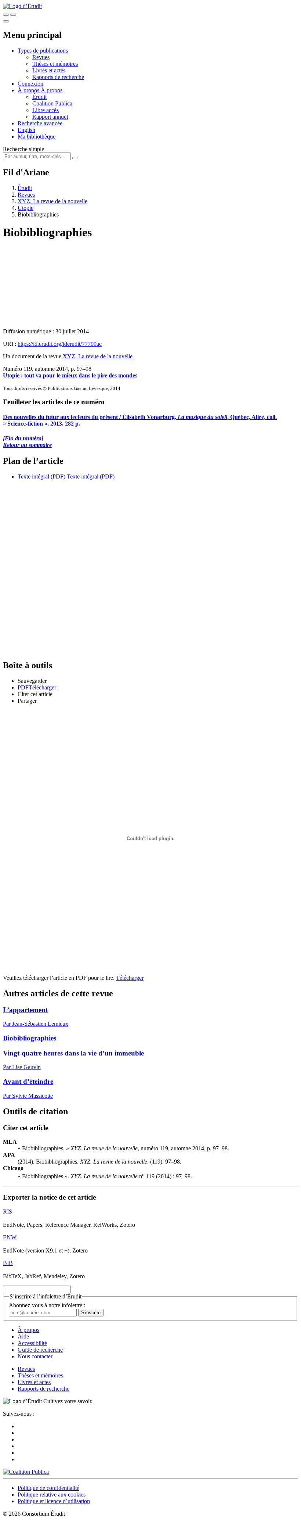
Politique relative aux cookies (52, 1494)
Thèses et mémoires (55, 64)
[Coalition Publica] (26, 1472)
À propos (51, 90)
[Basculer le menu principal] (6, 21)
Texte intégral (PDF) (41, 476)
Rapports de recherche (58, 77)
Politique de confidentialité (48, 1488)
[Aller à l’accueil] (22, 6)
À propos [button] (29, 90)
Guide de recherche (40, 1350)
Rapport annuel (50, 117)
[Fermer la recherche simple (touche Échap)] (13, 15)
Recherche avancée (40, 123)
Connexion (30, 83)
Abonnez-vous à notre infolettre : (47, 1305)
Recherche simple (23, 149)
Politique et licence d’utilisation (54, 1501)
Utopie (25, 208)
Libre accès (45, 110)
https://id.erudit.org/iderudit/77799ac (60, 344)
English (26, 130)
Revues (41, 57)
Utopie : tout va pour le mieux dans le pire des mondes (70, 375)
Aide (23, 1336)
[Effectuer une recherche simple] (6, 15)
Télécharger (130, 978)
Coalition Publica (52, 103)
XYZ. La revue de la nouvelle (52, 201)
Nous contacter (35, 1356)
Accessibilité (32, 1343)
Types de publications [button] (43, 50)
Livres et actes (48, 70)
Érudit (39, 97)
